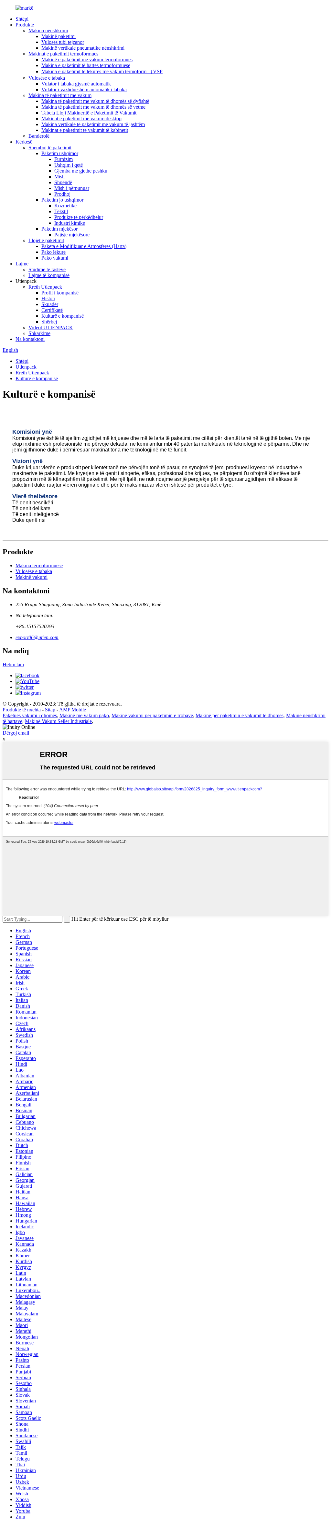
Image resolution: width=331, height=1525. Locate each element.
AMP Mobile (72, 709)
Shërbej (49, 321)
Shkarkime (39, 333)
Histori (48, 298)
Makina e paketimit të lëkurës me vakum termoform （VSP (102, 71)
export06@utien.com (37, 637)
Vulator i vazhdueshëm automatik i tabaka (84, 89)
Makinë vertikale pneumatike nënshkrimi (82, 48)
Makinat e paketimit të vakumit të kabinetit (84, 130)
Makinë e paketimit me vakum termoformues (87, 59)
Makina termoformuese (39, 565)
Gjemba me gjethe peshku (80, 170)
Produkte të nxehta (22, 709)
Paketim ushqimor (59, 153)
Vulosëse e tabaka (46, 78)
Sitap (50, 709)
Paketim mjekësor (59, 229)
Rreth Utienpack (45, 287)
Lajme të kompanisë (48, 275)
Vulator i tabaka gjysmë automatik (76, 83)
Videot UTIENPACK (50, 327)
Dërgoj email (16, 733)
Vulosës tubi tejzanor (62, 42)
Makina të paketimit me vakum (59, 95)
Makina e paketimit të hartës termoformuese (85, 65)
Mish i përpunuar (71, 188)
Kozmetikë (65, 205)
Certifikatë (52, 310)
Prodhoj (62, 194)
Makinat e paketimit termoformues (63, 53)
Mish (59, 176)
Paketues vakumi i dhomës (30, 715)
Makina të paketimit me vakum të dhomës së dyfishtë (95, 101)
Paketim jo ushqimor (62, 200)
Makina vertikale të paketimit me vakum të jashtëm (93, 124)
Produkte (25, 24)
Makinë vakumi (32, 577)
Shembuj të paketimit (49, 147)
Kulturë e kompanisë (62, 316)
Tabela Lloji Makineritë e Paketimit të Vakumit (88, 112)
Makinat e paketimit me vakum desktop (81, 118)
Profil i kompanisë (60, 292)
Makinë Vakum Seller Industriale (58, 721)
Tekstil (61, 211)
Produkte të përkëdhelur (78, 217)
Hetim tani (13, 664)
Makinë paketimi (58, 36)
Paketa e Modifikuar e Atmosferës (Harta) (83, 246)
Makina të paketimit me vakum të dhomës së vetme (93, 107)
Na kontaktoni (30, 339)
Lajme (22, 263)
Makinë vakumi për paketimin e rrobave (152, 715)
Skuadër (49, 304)
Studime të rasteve (47, 269)
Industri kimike (69, 223)
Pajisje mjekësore (72, 234)
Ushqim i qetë (68, 165)
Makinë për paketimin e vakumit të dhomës (239, 715)
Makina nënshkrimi (48, 30)
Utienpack (26, 367)
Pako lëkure (53, 252)
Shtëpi (22, 19)
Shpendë (63, 182)
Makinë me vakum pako (84, 715)
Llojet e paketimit (46, 240)
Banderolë (38, 136)
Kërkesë (24, 141)
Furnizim (63, 159)
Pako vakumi (54, 258)
